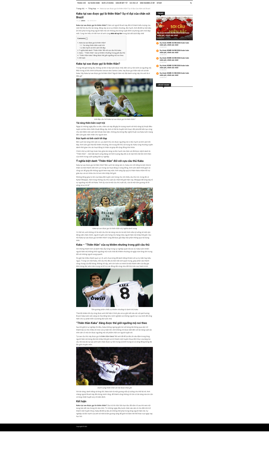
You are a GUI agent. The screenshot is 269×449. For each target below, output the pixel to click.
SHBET (2, 437)
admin (83, 21)
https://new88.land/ (98, 437)
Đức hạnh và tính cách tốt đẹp (92, 48)
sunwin (13, 448)
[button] (87, 39)
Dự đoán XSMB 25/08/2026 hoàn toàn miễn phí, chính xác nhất (174, 44)
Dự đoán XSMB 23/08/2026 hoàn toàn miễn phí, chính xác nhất (174, 59)
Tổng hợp (92, 8)
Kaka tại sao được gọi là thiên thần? (91, 43)
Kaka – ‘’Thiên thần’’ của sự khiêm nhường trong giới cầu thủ (101, 53)
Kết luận (81, 58)
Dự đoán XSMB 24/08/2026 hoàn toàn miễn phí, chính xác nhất (174, 51)
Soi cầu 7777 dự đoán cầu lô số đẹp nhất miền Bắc (177, 426)
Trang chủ (80, 8)
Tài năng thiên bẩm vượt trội (92, 45)
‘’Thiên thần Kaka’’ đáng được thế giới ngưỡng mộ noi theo (100, 55)
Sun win (3, 445)
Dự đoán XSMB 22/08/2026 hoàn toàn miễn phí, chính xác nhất (174, 67)
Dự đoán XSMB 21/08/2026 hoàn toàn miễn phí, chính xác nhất (174, 74)
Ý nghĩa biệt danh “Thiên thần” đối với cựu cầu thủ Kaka (99, 50)
